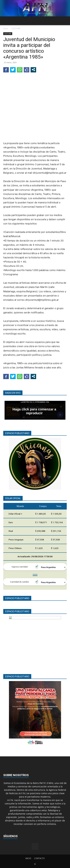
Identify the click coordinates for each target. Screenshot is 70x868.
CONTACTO (39, 858)
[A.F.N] (35, 8)
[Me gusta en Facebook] (26, 69)
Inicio (5, 28)
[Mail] (35, 846)
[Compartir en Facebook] (6, 69)
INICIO (28, 858)
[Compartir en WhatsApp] (19, 69)
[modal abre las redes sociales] (33, 69)
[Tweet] (13, 69)
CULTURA (16, 28)
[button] (5, 20)
